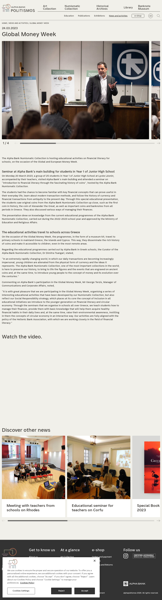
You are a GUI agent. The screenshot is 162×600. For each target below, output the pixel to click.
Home (4, 23)
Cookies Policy (27, 583)
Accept (84, 591)
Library (128, 7)
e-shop (137, 16)
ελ (151, 16)
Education (69, 16)
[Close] (94, 560)
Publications (84, 16)
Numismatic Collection (72, 7)
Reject (61, 591)
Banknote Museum (144, 7)
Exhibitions (99, 16)
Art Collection (49, 7)
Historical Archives (103, 7)
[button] (158, 143)
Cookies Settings (21, 591)
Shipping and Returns (102, 565)
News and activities (118, 16)
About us (33, 557)
